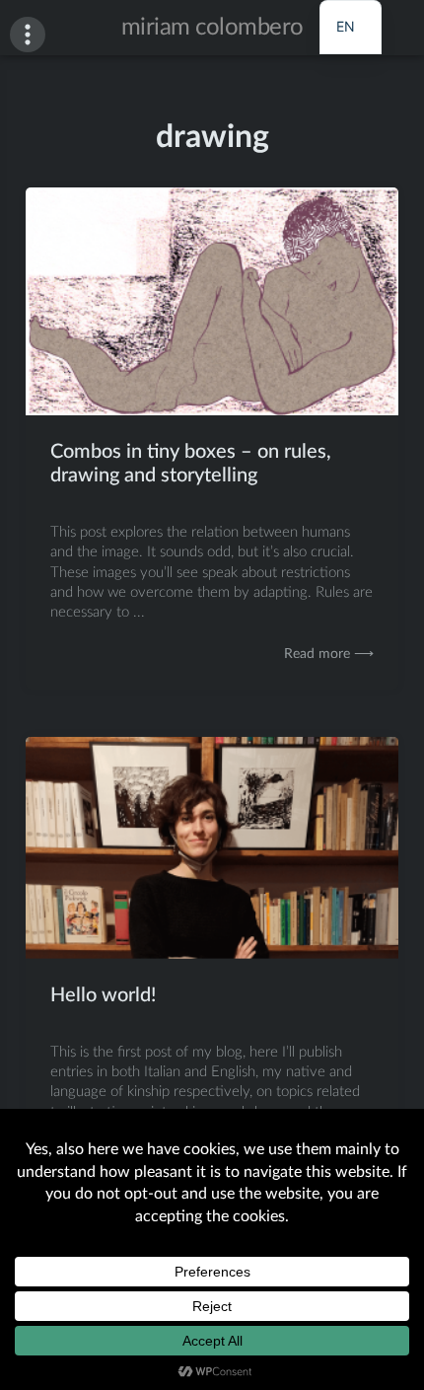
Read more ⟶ (329, 654)
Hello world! (103, 995)
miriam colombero (212, 27)
